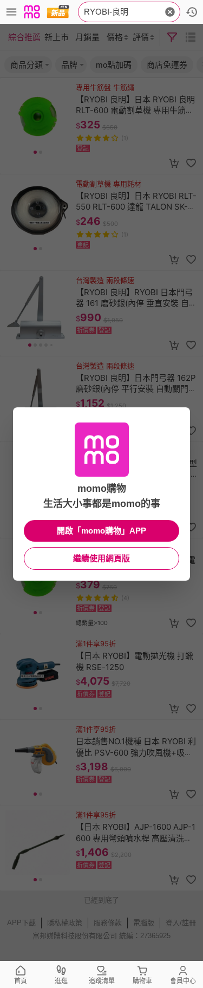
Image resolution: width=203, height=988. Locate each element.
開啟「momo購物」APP (101, 530)
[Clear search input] (170, 11)
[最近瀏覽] (191, 12)
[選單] (11, 12)
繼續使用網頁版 (101, 558)
